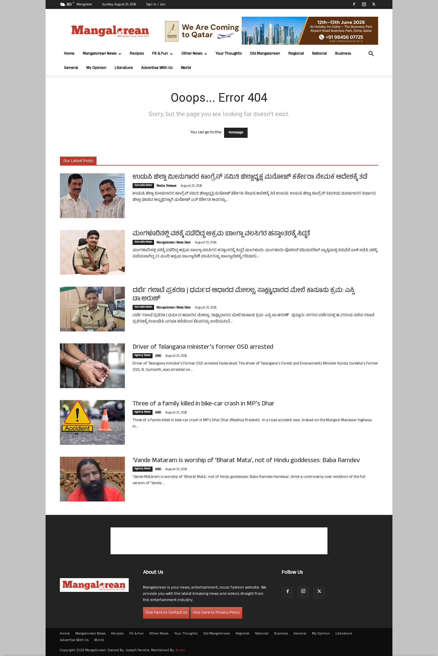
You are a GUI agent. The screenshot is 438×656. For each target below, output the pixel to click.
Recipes (137, 53)
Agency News (142, 355)
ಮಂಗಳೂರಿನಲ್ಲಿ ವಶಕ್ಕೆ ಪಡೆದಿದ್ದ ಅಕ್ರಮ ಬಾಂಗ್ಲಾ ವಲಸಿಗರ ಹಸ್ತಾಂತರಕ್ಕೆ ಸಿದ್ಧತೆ (221, 234)
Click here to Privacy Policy (216, 612)
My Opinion (96, 68)
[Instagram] (363, 4)
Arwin (180, 651)
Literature (124, 68)
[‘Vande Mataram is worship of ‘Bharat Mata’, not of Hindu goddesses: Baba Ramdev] (92, 479)
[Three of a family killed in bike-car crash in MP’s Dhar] (92, 422)
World (186, 68)
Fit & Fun (160, 53)
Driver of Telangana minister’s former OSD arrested (203, 347)
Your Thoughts (229, 53)
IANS (158, 356)
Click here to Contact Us (166, 612)
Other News (191, 53)
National (319, 53)
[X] (373, 4)
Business (343, 53)
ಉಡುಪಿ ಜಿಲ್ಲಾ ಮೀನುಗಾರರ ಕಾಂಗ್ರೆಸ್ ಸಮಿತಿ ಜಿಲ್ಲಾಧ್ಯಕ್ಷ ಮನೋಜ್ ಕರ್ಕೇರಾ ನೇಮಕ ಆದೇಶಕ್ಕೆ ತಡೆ (250, 177)
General (71, 68)
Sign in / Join (156, 4)
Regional (296, 53)
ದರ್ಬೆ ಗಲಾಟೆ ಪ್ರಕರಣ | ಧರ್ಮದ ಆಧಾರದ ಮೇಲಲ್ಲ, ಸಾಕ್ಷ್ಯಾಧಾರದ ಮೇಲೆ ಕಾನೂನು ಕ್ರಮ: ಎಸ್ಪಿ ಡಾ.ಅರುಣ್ (243, 295)
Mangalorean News (100, 53)
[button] (371, 54)
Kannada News (143, 185)
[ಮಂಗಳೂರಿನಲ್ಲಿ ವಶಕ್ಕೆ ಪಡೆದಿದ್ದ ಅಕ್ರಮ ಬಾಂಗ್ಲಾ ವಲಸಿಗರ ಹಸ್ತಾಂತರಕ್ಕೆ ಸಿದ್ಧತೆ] (92, 252)
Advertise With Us (157, 68)
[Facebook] (354, 4)
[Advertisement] (219, 540)
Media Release (166, 186)
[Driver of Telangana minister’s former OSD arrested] (92, 365)
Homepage (236, 132)
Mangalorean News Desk (173, 243)
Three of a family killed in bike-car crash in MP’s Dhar (203, 404)
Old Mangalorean (265, 53)
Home (69, 53)
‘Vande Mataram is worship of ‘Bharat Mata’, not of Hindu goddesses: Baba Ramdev (246, 461)
